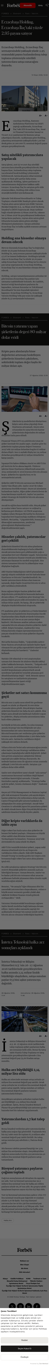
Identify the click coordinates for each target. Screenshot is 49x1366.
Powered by (39, 1364)
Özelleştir (25, 1357)
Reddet (24, 1340)
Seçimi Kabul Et (24, 1349)
